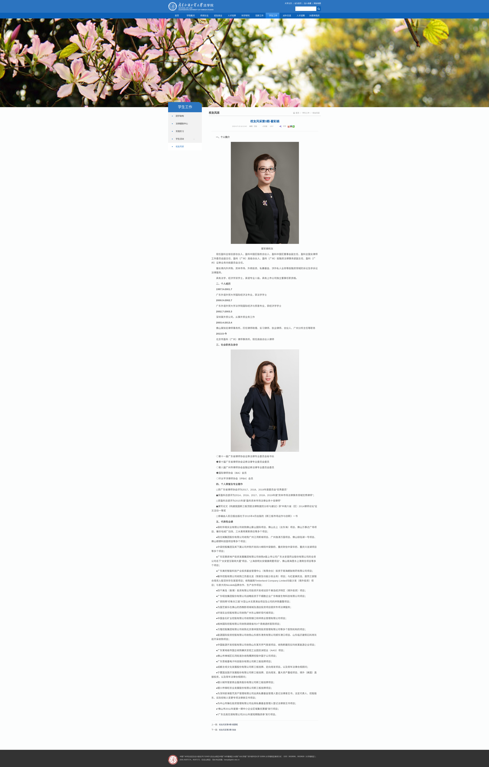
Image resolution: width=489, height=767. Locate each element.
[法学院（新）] (190, 6)
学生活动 (180, 139)
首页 (177, 16)
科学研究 (246, 16)
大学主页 (288, 3)
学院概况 (191, 16)
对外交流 (287, 16)
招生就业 (218, 16)
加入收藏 (307, 3)
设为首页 (298, 3)
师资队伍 (204, 16)
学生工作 (273, 16)
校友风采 (316, 113)
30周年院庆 (314, 16)
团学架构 (180, 116)
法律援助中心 (182, 124)
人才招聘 (301, 16)
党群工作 (259, 16)
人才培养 (232, 16)
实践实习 (180, 131)
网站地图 (317, 3)
